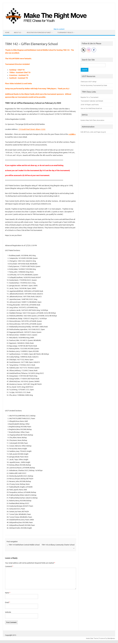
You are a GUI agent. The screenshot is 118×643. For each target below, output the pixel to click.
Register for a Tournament (89, 97)
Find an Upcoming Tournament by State (94, 85)
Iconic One (89, 638)
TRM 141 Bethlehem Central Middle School (23, 545)
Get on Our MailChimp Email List (91, 108)
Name (7, 593)
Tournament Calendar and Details (92, 101)
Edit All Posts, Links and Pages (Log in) (93, 132)
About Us (17, 32)
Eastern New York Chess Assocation (92, 120)
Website (8, 612)
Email (7, 602)
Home (7, 32)
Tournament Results (65, 32)
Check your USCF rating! (88, 81)
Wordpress (111, 638)
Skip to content (59, 29)
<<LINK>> (72, 134)
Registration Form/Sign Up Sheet (39, 32)
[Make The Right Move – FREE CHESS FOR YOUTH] (58, 24)
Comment (9, 566)
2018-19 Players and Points (90, 104)
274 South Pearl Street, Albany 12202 (32, 129)
